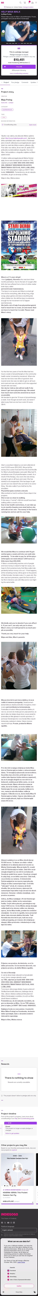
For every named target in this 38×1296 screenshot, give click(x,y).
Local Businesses (7, 109)
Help (16, 1118)
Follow (19, 66)
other (3, 117)
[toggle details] (33, 1203)
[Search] (20, 2)
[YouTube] (8, 1223)
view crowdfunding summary (19, 73)
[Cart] (25, 2)
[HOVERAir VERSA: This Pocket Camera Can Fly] (17, 1169)
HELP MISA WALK (10, 11)
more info (4, 102)
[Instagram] (11, 1223)
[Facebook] (2, 1223)
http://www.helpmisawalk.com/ (16, 138)
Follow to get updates (12, 1133)
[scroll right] (34, 31)
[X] (5, 1223)
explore (14, 1150)
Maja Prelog (7, 14)
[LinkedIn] (14, 1223)
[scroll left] (3, 31)
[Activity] (29, 3)
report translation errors (16, 1235)
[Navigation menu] (36, 3)
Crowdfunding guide (27, 1118)
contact (10, 102)
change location (28, 7)
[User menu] (32, 2)
